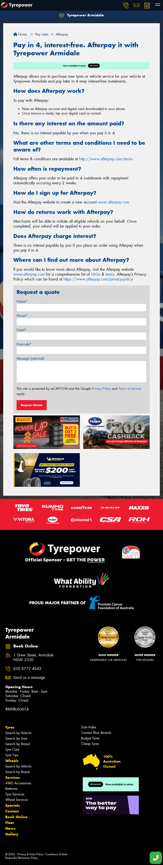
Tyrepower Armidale (85, 15)
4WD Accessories (18, 783)
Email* (22, 330)
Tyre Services (14, 794)
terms (110, 274)
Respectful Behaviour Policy (21, 858)
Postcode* (24, 344)
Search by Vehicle (18, 733)
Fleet (9, 822)
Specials (12, 805)
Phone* (22, 316)
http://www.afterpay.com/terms (106, 159)
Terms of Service (129, 389)
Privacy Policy (101, 389)
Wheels (11, 760)
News (10, 828)
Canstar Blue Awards (96, 732)
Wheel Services (16, 800)
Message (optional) (30, 358)
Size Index (88, 727)
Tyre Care (12, 749)
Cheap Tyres (90, 744)
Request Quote (31, 405)
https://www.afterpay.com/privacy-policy (98, 279)
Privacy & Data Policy (30, 854)
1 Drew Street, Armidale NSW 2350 (33, 658)
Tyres (9, 727)
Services (12, 777)
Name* (22, 301)
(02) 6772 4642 (27, 668)
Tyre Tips (11, 755)
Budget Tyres (90, 738)
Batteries (11, 788)
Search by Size (16, 738)
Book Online (16, 817)
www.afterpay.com (113, 202)
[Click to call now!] (126, 5)
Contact (12, 811)
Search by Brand (17, 744)
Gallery (11, 834)
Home (22, 34)
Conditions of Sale (56, 854)
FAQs (95, 274)
